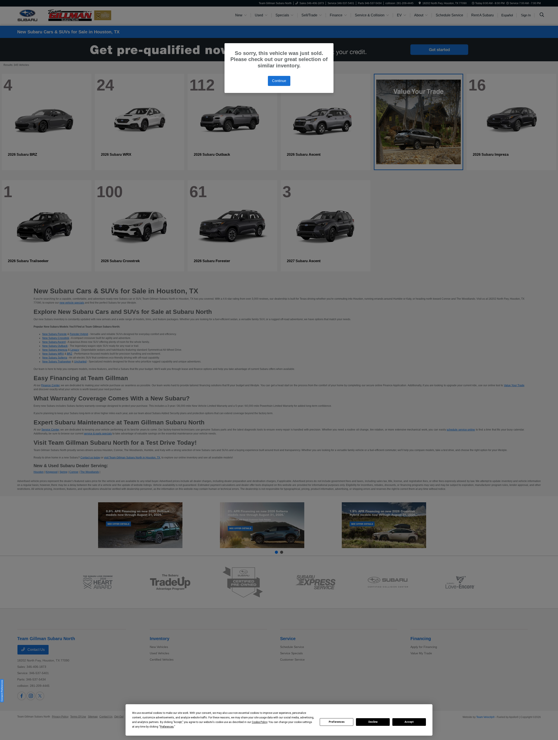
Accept (409, 721)
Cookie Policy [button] (259, 722)
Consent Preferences (2, 690)
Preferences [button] (167, 726)
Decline (373, 721)
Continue (279, 81)
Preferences (337, 721)
